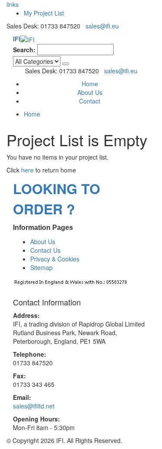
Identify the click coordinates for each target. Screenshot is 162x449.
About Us (89, 92)
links (12, 4)
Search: (24, 49)
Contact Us (45, 250)
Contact (89, 101)
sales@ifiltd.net (33, 406)
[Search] (65, 64)
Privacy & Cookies (54, 258)
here (27, 170)
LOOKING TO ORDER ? (56, 199)
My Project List (44, 13)
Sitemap (41, 267)
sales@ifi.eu (102, 26)
